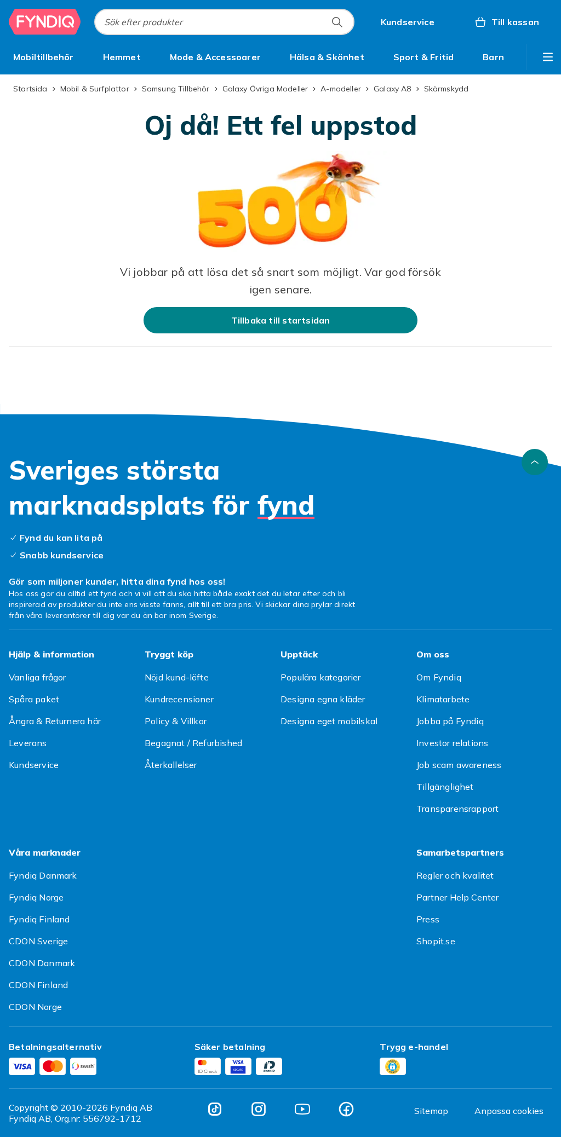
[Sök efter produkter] (337, 22)
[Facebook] (346, 1109)
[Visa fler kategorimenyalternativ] (548, 57)
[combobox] (224, 22)
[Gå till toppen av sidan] (535, 462)
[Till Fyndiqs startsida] (45, 22)
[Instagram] (258, 1109)
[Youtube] (302, 1109)
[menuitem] (43, 57)
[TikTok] (214, 1109)
